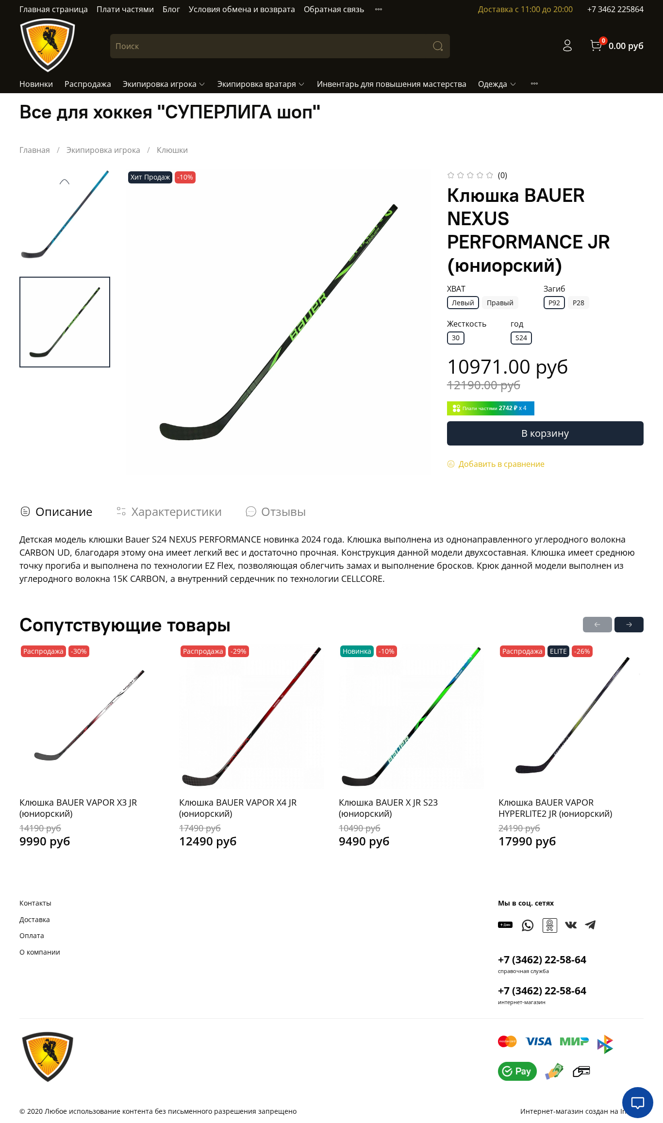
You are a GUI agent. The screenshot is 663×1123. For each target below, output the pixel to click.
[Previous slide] (64, 181)
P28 (578, 302)
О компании (39, 952)
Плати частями (125, 9)
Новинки (36, 84)
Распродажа (88, 84)
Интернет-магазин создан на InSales (582, 1111)
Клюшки (172, 150)
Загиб (554, 289)
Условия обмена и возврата (242, 9)
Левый (463, 302)
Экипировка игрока (160, 84)
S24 (521, 337)
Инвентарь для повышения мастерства (391, 84)
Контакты (35, 903)
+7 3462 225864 (615, 9)
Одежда (492, 84)
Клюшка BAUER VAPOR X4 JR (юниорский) (238, 807)
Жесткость (466, 324)
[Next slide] (412, 321)
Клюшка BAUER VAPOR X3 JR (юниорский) (78, 807)
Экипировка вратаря (256, 84)
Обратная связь (334, 9)
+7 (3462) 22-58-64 (542, 959)
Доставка (34, 919)
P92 (554, 302)
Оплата (31, 935)
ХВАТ (456, 289)
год (517, 324)
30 (456, 337)
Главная (34, 150)
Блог (171, 9)
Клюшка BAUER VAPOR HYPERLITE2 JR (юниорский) (555, 807)
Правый (500, 302)
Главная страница (53, 9)
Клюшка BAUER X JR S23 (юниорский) (388, 807)
